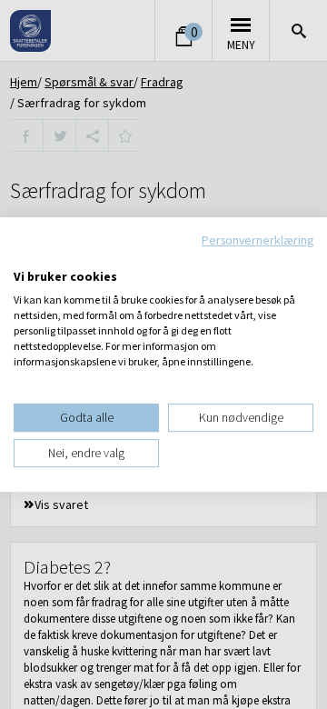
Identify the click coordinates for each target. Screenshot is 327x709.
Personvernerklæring (257, 240)
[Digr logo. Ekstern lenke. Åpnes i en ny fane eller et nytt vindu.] (26, 258)
